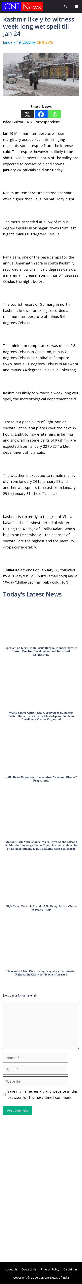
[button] (65, 6)
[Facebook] (41, 114)
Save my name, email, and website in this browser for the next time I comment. (42, 1094)
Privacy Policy (50, 1269)
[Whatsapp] (54, 114)
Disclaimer (70, 1269)
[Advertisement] (41, 1151)
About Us (11, 1269)
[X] (27, 114)
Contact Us (29, 1269)
